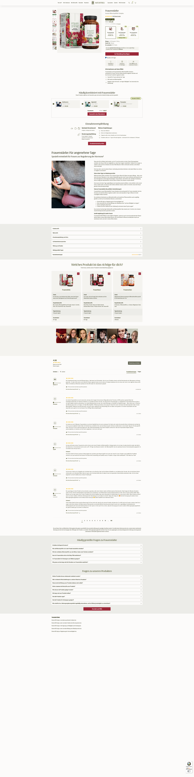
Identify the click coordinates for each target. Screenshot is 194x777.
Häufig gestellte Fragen (58, 250)
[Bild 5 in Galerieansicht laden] (54, 30)
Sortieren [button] (55, 371)
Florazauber (123, 102)
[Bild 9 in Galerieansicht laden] (54, 48)
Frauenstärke (66, 290)
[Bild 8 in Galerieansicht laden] (54, 43)
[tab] (131, 372)
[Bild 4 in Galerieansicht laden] (54, 25)
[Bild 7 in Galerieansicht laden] (54, 39)
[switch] (189, 771)
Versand (118, 23)
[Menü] (191, 762)
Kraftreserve (65, 102)
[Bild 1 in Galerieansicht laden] (54, 11)
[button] (66, 3)
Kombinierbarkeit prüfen (97, 143)
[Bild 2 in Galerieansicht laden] (54, 16)
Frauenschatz (128, 290)
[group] (59, 361)
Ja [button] (79, 389)
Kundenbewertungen (97, 254)
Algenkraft (93, 102)
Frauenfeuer (97, 290)
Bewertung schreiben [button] (134, 363)
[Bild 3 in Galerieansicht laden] (54, 21)
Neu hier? (60, 2)
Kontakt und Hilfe (97, 609)
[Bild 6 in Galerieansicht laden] (54, 34)
